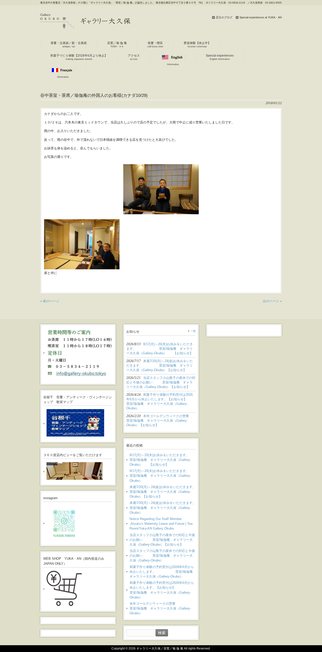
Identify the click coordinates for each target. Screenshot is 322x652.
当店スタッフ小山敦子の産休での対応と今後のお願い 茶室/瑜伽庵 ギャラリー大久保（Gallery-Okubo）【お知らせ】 (162, 539)
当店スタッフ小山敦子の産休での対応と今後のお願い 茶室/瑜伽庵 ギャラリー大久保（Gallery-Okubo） (162, 555)
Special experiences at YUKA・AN (260, 17)
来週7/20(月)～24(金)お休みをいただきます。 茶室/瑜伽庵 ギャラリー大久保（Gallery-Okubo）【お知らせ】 (163, 491)
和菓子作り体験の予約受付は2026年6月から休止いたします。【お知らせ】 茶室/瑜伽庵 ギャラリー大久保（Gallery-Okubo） (163, 590)
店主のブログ (224, 17)
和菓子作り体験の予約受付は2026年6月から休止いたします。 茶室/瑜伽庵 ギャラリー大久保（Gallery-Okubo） (163, 571)
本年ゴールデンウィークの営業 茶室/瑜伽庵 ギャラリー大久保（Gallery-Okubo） (163, 608)
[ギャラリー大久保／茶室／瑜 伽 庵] (85, 27)
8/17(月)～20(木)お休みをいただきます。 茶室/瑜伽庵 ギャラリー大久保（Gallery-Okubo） (163, 475)
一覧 (193, 331)
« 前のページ (49, 301)
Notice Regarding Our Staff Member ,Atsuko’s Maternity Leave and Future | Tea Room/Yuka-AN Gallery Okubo (161, 523)
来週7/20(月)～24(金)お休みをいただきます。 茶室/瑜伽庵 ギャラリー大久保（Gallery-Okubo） (163, 507)
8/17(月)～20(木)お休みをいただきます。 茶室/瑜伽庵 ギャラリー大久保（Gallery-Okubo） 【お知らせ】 (163, 459)
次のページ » (272, 301)
